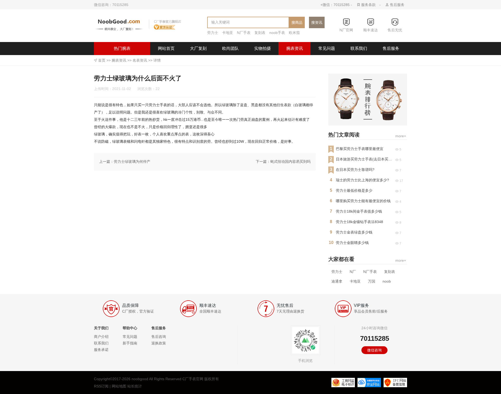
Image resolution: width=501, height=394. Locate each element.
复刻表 (259, 33)
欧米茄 (294, 33)
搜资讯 (316, 22)
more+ (400, 136)
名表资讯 (140, 60)
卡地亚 (227, 33)
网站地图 (119, 386)
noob (387, 281)
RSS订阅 (101, 386)
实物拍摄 (262, 48)
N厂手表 (243, 33)
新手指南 (130, 343)
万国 (371, 281)
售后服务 (397, 5)
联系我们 (358, 48)
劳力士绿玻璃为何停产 (132, 161)
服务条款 (368, 5)
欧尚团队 (230, 48)
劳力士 (212, 33)
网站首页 (166, 48)
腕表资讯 (294, 48)
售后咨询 (158, 337)
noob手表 (277, 33)
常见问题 (326, 48)
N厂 (353, 272)
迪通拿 (336, 281)
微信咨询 (374, 350)
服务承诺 (101, 350)
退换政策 (158, 343)
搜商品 (296, 22)
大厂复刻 (198, 48)
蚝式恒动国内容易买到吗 (290, 161)
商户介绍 (101, 337)
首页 (101, 60)
